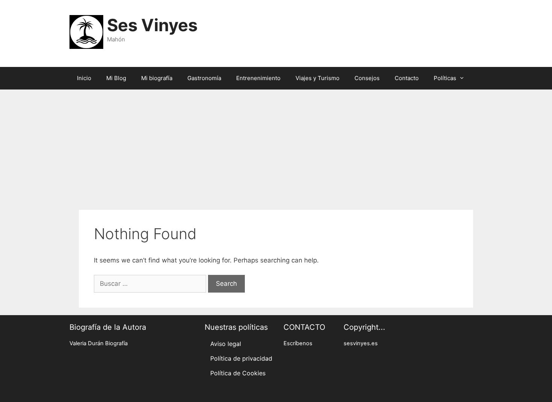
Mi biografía (156, 78)
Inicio (84, 78)
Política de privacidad (241, 358)
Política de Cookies (237, 373)
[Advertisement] (276, 146)
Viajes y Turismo (317, 78)
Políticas (445, 78)
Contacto (407, 78)
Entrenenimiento (258, 78)
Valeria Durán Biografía (98, 343)
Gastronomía (204, 78)
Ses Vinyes (152, 25)
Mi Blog (116, 78)
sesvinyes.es (361, 343)
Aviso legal (225, 343)
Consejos (367, 78)
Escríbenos (298, 343)
